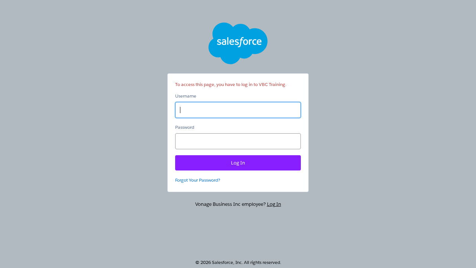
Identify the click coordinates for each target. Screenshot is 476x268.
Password (184, 127)
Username (185, 96)
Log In (274, 204)
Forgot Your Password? (197, 180)
